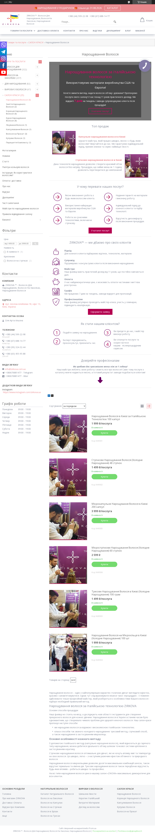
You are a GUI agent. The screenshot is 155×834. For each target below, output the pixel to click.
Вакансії (140, 30)
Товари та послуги (21, 30)
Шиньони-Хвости (87, 793)
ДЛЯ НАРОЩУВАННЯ (15, 83)
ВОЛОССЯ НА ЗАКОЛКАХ (11, 76)
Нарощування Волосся (17, 99)
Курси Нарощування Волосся (16, 119)
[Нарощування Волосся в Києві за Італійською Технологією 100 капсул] (68, 433)
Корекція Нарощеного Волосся (16, 112)
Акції (4, 815)
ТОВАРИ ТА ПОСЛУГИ (13, 61)
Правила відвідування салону (17, 214)
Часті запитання (10, 203)
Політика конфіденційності (130, 831)
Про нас (83, 30)
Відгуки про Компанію (13, 807)
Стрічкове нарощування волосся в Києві (99, 160)
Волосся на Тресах (50, 815)
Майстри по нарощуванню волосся (20, 208)
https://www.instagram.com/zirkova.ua (22, 392)
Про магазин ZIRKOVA (13, 798)
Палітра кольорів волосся (15, 167)
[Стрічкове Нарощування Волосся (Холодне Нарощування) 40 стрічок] (68, 477)
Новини (6, 155)
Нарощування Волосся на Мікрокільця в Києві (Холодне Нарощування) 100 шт (119, 637)
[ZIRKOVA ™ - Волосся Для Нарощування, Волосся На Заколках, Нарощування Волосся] (12, 19)
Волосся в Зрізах (49, 811)
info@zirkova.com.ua (15, 369)
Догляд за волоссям (89, 807)
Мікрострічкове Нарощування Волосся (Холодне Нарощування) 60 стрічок (120, 549)
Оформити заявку (100, 311)
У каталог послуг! (100, 230)
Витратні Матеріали (89, 802)
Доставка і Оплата (11, 802)
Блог (128, 30)
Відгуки (97, 30)
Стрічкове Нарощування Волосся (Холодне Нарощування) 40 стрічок (117, 461)
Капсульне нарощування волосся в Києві (102, 136)
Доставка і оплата (48, 30)
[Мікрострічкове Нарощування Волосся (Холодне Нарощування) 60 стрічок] (68, 565)
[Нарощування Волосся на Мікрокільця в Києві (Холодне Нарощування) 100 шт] (68, 653)
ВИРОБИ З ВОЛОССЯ (15, 89)
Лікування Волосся (15, 125)
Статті (5, 161)
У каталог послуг (100, 111)
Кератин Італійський (89, 798)
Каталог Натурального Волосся (57, 793)
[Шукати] (114, 21)
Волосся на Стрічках (51, 807)
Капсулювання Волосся (17, 129)
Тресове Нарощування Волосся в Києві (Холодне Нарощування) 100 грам (121, 593)
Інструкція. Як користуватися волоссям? (17, 174)
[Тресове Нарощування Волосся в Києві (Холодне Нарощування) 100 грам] (68, 609)
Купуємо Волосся (14, 138)
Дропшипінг (113, 30)
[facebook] (49, 396)
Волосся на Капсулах (51, 802)
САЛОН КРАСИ (35, 42)
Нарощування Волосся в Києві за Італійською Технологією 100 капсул (119, 418)
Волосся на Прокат (15, 133)
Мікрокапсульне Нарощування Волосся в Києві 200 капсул (120, 505)
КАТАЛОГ (112, 8)
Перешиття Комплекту (17, 142)
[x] (52, 396)
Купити (104, 432)
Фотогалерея (9, 150)
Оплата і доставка (11, 180)
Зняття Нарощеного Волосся (15, 105)
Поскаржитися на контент (104, 831)
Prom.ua (92, 828)
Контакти (69, 30)
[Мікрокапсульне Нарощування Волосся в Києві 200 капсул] (68, 521)
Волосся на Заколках (51, 798)
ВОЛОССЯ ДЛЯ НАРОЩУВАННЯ (13, 68)
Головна (6, 793)
